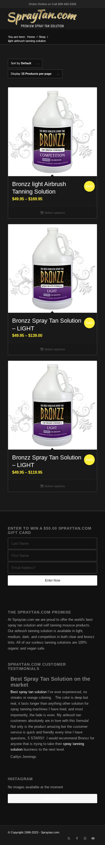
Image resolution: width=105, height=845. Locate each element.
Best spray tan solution (28, 692)
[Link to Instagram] (85, 838)
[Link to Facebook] (77, 838)
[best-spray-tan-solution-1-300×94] (43, 18)
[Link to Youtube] (93, 838)
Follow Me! (53, 798)
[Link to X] (69, 838)
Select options (54, 212)
